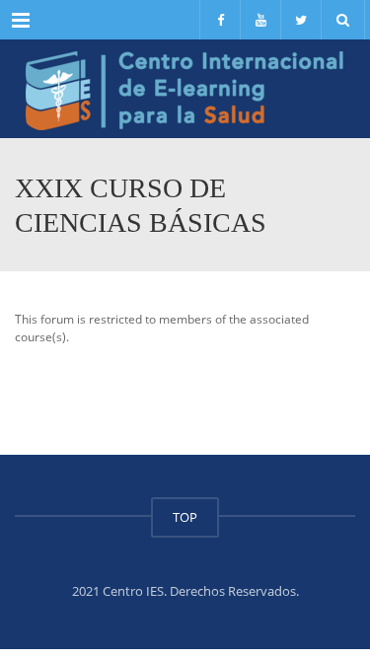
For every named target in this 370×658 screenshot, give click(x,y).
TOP (185, 517)
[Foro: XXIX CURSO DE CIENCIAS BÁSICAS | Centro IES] (185, 88)
